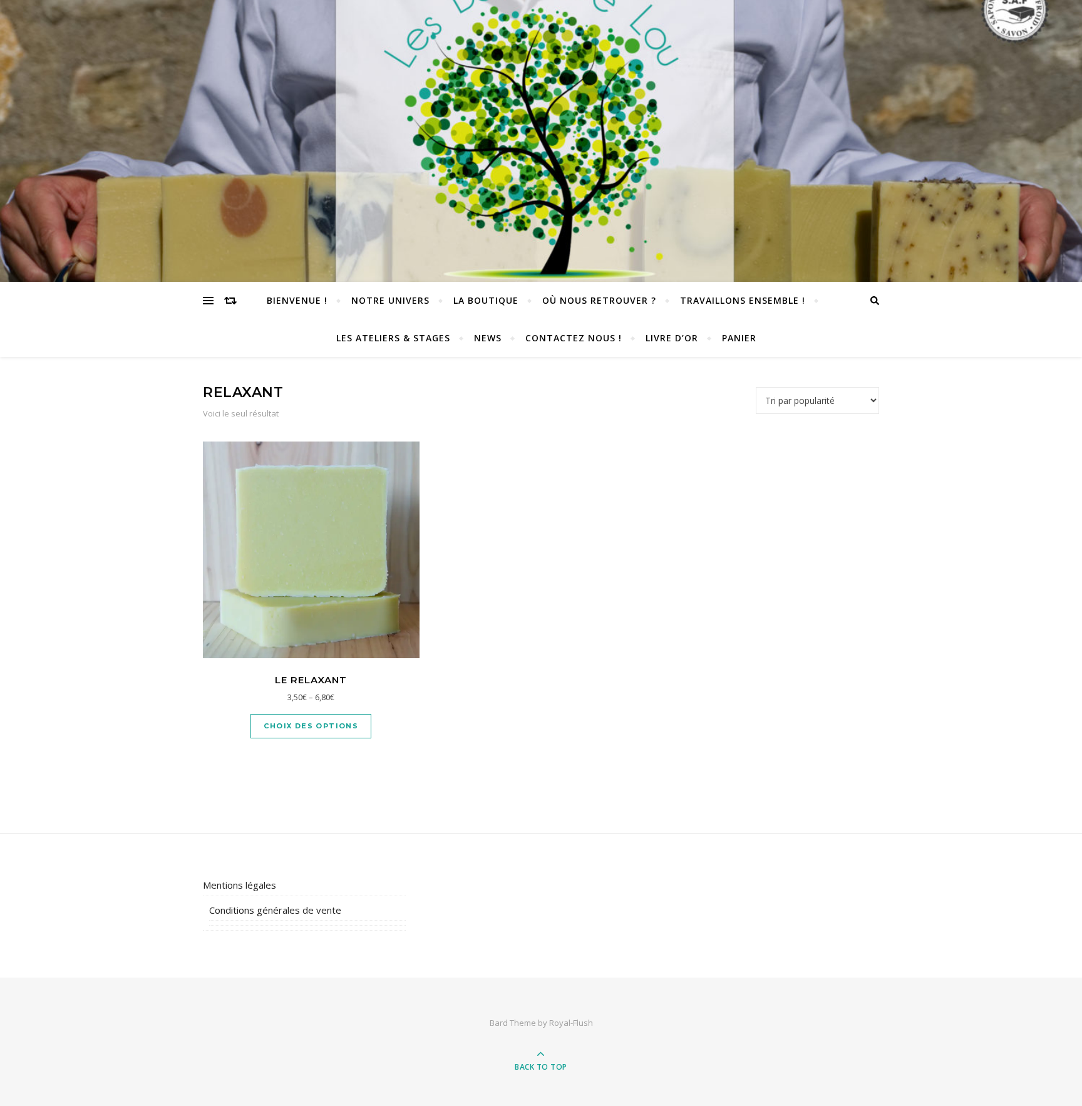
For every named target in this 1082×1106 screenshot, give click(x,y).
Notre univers (390, 300)
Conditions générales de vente (275, 910)
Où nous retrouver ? (599, 300)
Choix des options (311, 725)
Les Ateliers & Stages (393, 338)
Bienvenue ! (297, 300)
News (488, 338)
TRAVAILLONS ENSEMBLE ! (742, 300)
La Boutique (485, 300)
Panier (739, 338)
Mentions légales (239, 885)
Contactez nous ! (573, 338)
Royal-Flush (571, 1022)
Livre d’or (672, 338)
